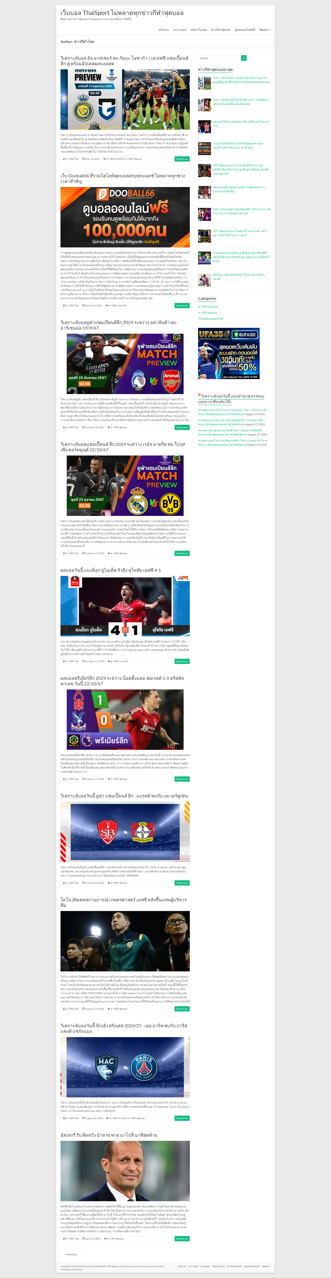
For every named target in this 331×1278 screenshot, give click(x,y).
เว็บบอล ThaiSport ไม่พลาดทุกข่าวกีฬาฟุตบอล (122, 12)
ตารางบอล (179, 29)
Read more (182, 158)
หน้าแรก (164, 29)
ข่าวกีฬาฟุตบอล (220, 29)
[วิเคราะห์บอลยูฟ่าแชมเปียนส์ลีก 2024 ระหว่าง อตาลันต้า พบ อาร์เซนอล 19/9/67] (125, 335)
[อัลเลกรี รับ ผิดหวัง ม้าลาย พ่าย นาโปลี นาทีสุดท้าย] (125, 1142)
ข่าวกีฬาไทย (72, 158)
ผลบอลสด (205, 1266)
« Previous (71, 1254)
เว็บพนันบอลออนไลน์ (210, 318)
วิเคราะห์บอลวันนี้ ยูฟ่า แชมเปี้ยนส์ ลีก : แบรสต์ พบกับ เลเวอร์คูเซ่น (124, 796)
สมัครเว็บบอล (199, 29)
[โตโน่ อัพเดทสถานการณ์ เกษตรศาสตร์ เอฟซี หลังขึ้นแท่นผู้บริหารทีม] (125, 912)
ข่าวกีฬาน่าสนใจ (115, 158)
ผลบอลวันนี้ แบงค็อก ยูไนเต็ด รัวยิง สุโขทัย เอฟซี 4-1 (111, 570)
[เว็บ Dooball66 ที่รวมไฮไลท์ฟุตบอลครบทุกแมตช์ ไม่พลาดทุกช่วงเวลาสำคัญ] (125, 188)
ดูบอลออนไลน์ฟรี (245, 29)
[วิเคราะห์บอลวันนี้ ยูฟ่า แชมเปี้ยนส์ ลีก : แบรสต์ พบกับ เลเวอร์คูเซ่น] (125, 803)
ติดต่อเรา (265, 29)
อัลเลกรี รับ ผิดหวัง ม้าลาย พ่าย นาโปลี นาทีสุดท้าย (109, 1135)
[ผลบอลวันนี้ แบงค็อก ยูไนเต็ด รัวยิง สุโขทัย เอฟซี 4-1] (125, 577)
